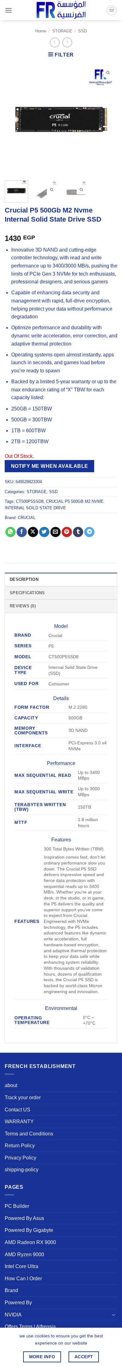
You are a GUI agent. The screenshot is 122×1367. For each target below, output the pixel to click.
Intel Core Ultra (21, 1266)
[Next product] (54, 42)
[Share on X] (33, 532)
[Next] (107, 119)
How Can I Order (23, 1278)
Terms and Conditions (29, 1133)
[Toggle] (113, 1314)
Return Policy (20, 1145)
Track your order (23, 1097)
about (11, 1085)
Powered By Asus (24, 1218)
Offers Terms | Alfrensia (30, 1326)
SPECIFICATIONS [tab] (27, 592)
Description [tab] (24, 579)
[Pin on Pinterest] (67, 532)
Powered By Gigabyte (29, 1230)
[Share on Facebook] (22, 532)
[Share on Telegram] (89, 532)
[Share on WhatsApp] (10, 532)
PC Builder (17, 1206)
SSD (82, 31)
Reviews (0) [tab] (23, 606)
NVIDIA (13, 1314)
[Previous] (14, 119)
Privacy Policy (20, 1157)
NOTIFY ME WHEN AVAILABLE (49, 466)
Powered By (18, 1302)
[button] (8, 10)
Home (40, 31)
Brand (11, 1290)
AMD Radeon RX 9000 (30, 1242)
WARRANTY (19, 1121)
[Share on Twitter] (44, 532)
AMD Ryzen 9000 (24, 1254)
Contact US (17, 1109)
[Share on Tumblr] (78, 532)
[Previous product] (67, 42)
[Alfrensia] (61, 10)
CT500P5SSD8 (29, 501)
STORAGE (62, 31)
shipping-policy (21, 1169)
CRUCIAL (26, 517)
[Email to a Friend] (55, 532)
